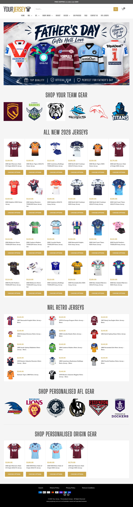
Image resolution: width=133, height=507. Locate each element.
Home (23, 15)
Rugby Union (47, 15)
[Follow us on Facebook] (65, 494)
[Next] (129, 110)
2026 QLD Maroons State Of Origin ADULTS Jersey (13, 165)
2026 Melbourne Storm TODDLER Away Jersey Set (33, 285)
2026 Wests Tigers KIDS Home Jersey (96, 165)
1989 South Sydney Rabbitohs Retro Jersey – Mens (28, 348)
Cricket (58, 15)
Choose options (14, 172)
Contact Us (94, 15)
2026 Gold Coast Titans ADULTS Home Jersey (117, 203)
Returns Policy (54, 488)
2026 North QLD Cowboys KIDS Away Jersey (76, 203)
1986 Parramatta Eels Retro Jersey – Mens (112, 348)
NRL (29, 15)
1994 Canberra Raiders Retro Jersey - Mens (71, 348)
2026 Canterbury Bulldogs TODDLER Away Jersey (55, 284)
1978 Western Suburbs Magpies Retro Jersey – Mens (71, 376)
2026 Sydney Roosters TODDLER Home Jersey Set (34, 204)
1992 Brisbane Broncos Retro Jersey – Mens (29, 335)
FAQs (85, 15)
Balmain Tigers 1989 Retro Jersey (27, 374)
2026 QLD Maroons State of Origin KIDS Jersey (118, 165)
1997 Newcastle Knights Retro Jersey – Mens (29, 321)
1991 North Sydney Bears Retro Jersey (113, 334)
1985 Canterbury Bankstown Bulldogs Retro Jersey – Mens (71, 362)
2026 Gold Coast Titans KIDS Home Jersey (96, 243)
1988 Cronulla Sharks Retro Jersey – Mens (70, 335)
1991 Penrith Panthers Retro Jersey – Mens (112, 362)
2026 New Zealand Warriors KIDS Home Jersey (118, 284)
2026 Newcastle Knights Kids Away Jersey (75, 243)
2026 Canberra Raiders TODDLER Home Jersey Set (34, 244)
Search (40, 488)
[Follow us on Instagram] (68, 494)
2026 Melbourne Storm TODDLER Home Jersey (13, 243)
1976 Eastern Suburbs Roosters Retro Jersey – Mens (29, 362)
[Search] (115, 9)
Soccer (66, 15)
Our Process (77, 15)
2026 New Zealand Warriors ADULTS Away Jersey (97, 284)
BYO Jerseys (105, 15)
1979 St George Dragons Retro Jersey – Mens (71, 321)
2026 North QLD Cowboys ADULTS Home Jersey (76, 165)
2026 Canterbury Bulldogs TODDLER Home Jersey (55, 165)
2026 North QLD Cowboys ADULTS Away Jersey (97, 203)
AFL (36, 15)
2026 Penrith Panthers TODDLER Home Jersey (13, 284)
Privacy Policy (70, 488)
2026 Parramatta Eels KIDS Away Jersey (76, 284)
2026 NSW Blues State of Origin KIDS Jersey (55, 467)
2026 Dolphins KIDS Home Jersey (13, 203)
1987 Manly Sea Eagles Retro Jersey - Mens (113, 321)
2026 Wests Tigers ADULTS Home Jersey (35, 165)
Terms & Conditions (88, 488)
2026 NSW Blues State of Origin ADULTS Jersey (34, 467)
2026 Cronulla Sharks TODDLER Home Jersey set (55, 244)
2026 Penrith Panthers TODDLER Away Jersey (117, 243)
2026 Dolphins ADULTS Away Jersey (54, 203)
